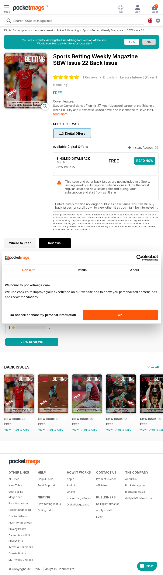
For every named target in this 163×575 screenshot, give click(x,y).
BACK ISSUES (17, 367)
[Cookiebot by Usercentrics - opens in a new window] (139, 258)
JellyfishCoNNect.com (138, 498)
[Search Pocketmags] (8, 21)
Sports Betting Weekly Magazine (103, 30)
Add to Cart (21, 429)
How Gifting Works (49, 503)
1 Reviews (90, 77)
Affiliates (101, 485)
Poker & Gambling (68, 30)
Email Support (46, 485)
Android (72, 485)
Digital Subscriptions (17, 30)
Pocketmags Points (79, 498)
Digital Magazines (78, 504)
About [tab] (134, 270)
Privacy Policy (17, 529)
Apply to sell (104, 510)
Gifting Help (45, 510)
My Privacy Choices (20, 559)
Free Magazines (18, 503)
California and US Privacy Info (19, 538)
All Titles (13, 479)
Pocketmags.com (136, 485)
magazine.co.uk (135, 491)
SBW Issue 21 (48, 419)
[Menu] (6, 7)
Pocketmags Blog (19, 509)
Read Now (144, 160)
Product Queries (106, 479)
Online (71, 491)
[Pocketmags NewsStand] (27, 8)
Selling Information (107, 503)
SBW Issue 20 (82, 419)
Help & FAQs (45, 479)
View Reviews (31, 342)
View (7, 429)
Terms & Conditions (20, 547)
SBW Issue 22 (135, 30)
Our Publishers (17, 516)
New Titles (15, 485)
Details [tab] (81, 270)
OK (120, 315)
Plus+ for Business (20, 522)
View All (153, 367)
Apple (70, 479)
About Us (131, 479)
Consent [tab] (28, 270)
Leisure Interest (43, 30)
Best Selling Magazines (15, 494)
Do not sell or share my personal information (43, 315)
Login (99, 516)
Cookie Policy (17, 553)
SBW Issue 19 (116, 419)
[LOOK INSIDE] (25, 107)
